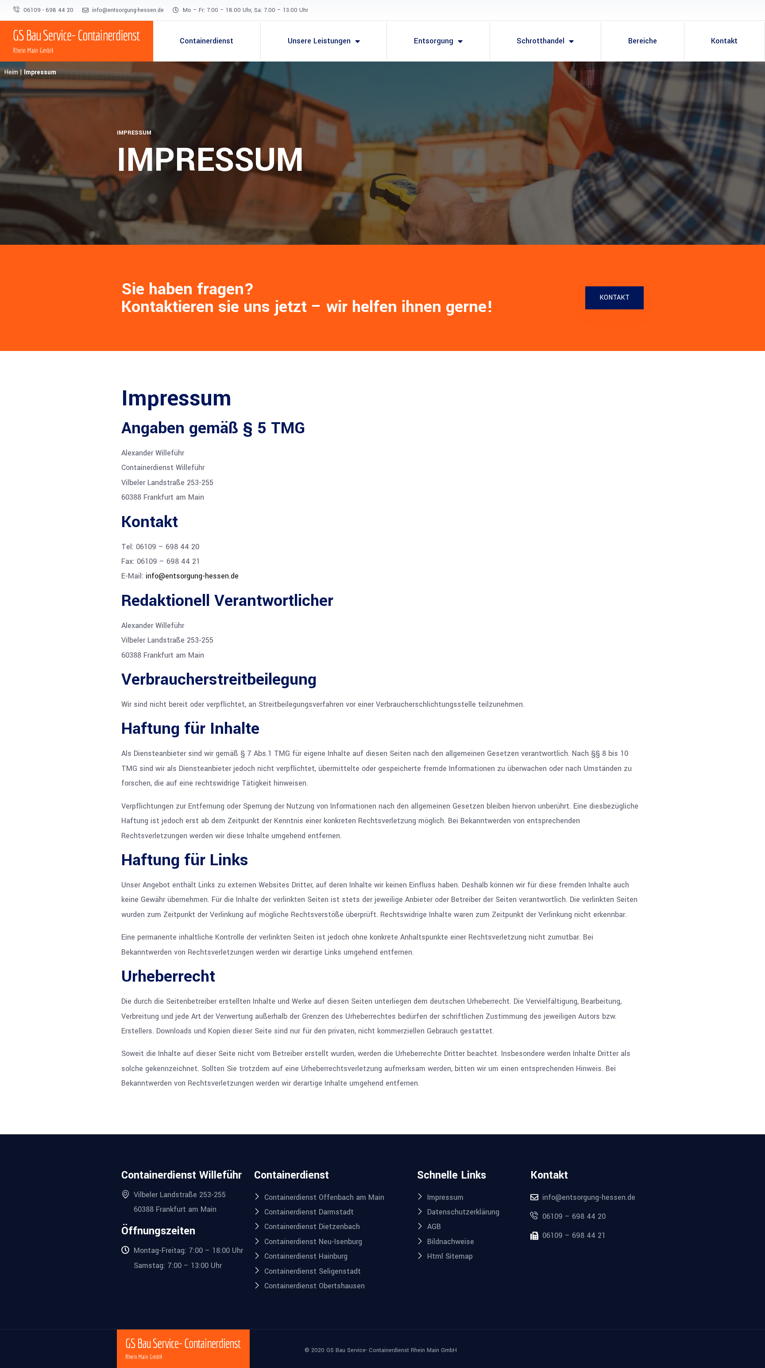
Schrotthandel (540, 41)
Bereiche (642, 41)
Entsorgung (433, 41)
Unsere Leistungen (319, 41)
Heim (11, 72)
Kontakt (724, 41)
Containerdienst (206, 41)
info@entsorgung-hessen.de (192, 576)
